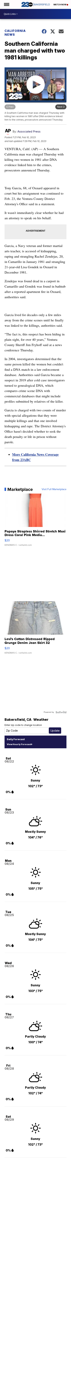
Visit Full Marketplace (54, 489)
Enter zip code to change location (23, 725)
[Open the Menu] (6, 4)
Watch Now (60, 4)
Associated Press (29, 131)
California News (15, 32)
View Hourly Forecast (19, 744)
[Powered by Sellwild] (60, 712)
